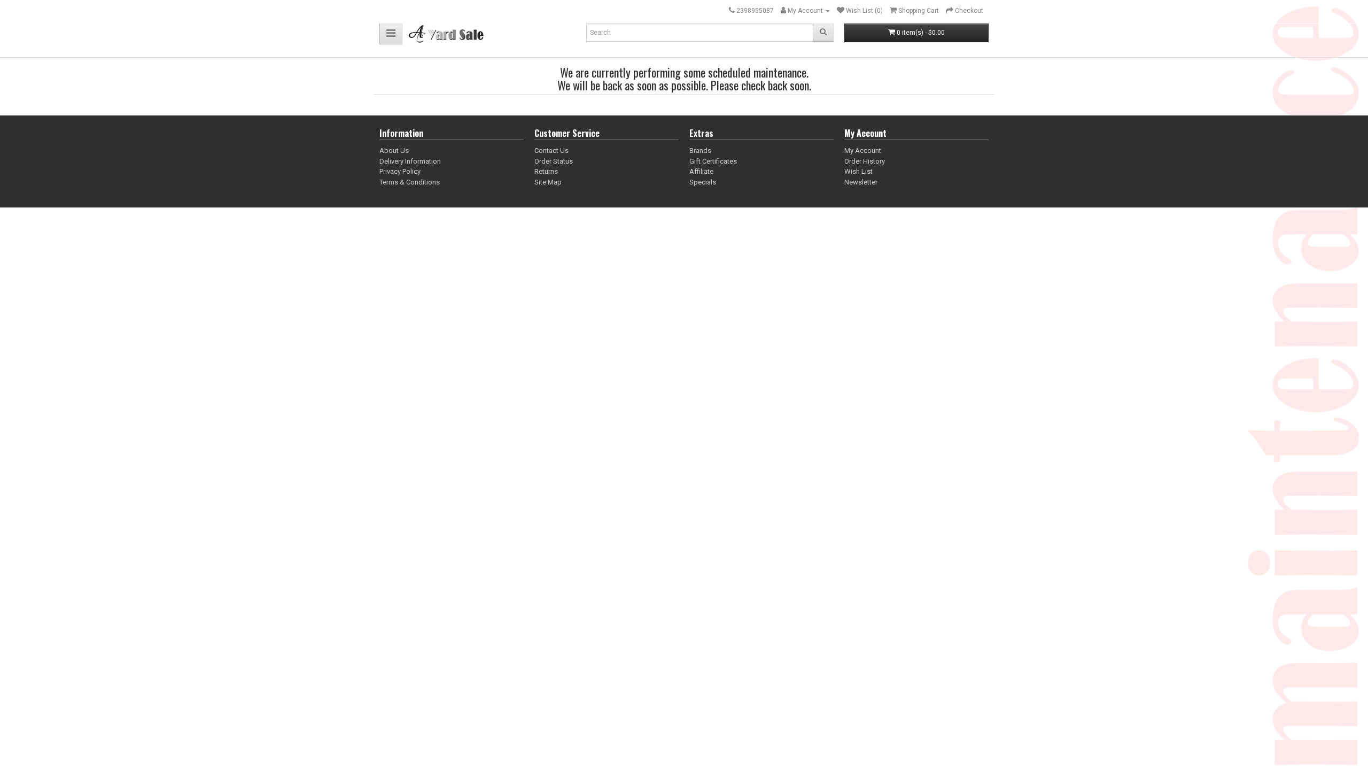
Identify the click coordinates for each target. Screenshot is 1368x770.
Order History (864, 161)
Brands (700, 151)
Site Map (548, 182)
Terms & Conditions (409, 182)
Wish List (858, 171)
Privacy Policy (400, 171)
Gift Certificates (713, 161)
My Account (862, 151)
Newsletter (860, 182)
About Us (394, 151)
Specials (702, 182)
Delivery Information (410, 161)
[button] (390, 34)
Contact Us (551, 151)
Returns (546, 171)
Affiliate (701, 171)
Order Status (553, 161)
